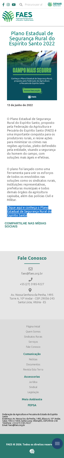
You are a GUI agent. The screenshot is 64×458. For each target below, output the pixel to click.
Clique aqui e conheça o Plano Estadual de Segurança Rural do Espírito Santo (29, 211)
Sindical (33, 387)
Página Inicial (33, 326)
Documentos (33, 364)
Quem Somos (33, 331)
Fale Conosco (33, 346)
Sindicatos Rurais (33, 336)
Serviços (33, 341)
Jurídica (33, 382)
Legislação (33, 392)
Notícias (33, 359)
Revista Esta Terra (33, 369)
